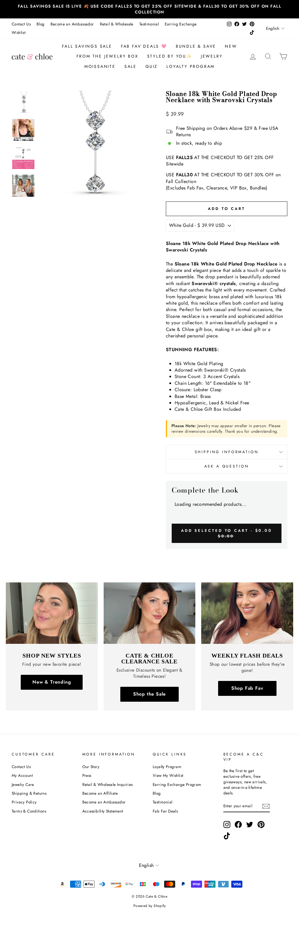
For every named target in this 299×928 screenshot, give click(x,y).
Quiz (151, 66)
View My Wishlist (168, 775)
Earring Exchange (181, 24)
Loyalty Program (190, 66)
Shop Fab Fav (247, 688)
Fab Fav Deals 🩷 (144, 46)
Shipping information (227, 452)
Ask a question (226, 466)
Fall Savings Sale (87, 46)
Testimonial (149, 24)
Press (86, 775)
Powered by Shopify (149, 905)
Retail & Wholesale (116, 24)
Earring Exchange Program (177, 784)
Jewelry (212, 56)
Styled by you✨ (169, 56)
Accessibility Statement (102, 811)
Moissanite (100, 66)
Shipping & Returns (29, 793)
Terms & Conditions (29, 811)
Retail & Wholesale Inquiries (107, 784)
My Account (22, 775)
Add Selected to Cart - (226, 533)
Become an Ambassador (72, 24)
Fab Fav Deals (165, 811)
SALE (130, 66)
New (231, 46)
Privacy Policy (24, 802)
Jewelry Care (23, 784)
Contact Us (21, 24)
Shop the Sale (149, 694)
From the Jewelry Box (107, 56)
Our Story (91, 767)
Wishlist (18, 32)
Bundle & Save (196, 46)
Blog (40, 24)
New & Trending (51, 682)
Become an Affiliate (100, 793)
